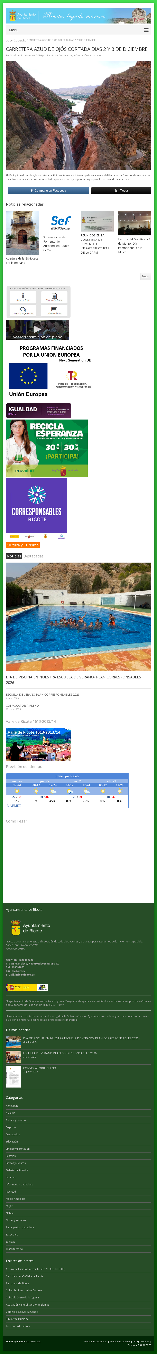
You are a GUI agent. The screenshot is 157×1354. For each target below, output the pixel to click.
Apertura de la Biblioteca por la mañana (22, 260)
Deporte (11, 1127)
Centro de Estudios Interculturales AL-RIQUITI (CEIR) (35, 1269)
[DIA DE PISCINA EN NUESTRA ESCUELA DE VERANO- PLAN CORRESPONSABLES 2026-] (78, 617)
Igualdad (11, 1177)
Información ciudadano (87, 55)
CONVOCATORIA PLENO (22, 705)
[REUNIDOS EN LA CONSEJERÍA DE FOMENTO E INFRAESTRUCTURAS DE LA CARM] (97, 221)
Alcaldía (10, 1113)
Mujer (9, 1206)
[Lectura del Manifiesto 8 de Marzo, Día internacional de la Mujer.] (134, 223)
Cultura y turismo (16, 1120)
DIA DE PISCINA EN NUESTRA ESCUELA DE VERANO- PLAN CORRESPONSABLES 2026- (81, 1038)
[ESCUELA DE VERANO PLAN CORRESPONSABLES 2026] (13, 1057)
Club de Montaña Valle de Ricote (24, 1276)
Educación (12, 1141)
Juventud (11, 1191)
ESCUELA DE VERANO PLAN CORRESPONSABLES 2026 (43, 694)
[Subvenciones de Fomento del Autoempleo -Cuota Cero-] (59, 222)
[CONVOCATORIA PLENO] (13, 1077)
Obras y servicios (16, 1220)
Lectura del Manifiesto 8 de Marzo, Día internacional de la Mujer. (134, 245)
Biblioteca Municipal (17, 1319)
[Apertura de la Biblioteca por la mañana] (22, 233)
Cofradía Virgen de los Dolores (24, 1290)
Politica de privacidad (95, 1341)
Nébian (10, 1213)
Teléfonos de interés (18, 1326)
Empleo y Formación (18, 1148)
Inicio (9, 39)
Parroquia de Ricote (17, 1283)
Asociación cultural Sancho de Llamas (27, 1304)
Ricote (50, 55)
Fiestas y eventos (16, 1163)
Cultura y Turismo (23, 545)
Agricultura (12, 1106)
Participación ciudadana (20, 1227)
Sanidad (10, 1241)
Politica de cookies (120, 1341)
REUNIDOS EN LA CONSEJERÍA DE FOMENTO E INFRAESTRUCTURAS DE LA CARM (95, 243)
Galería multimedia (17, 1170)
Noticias (14, 556)
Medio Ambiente (15, 1199)
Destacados (20, 39)
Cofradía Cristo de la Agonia (22, 1297)
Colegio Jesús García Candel (22, 1312)
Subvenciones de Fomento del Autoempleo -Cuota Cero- (56, 243)
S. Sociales (12, 1234)
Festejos (11, 1156)
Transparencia (14, 1249)
